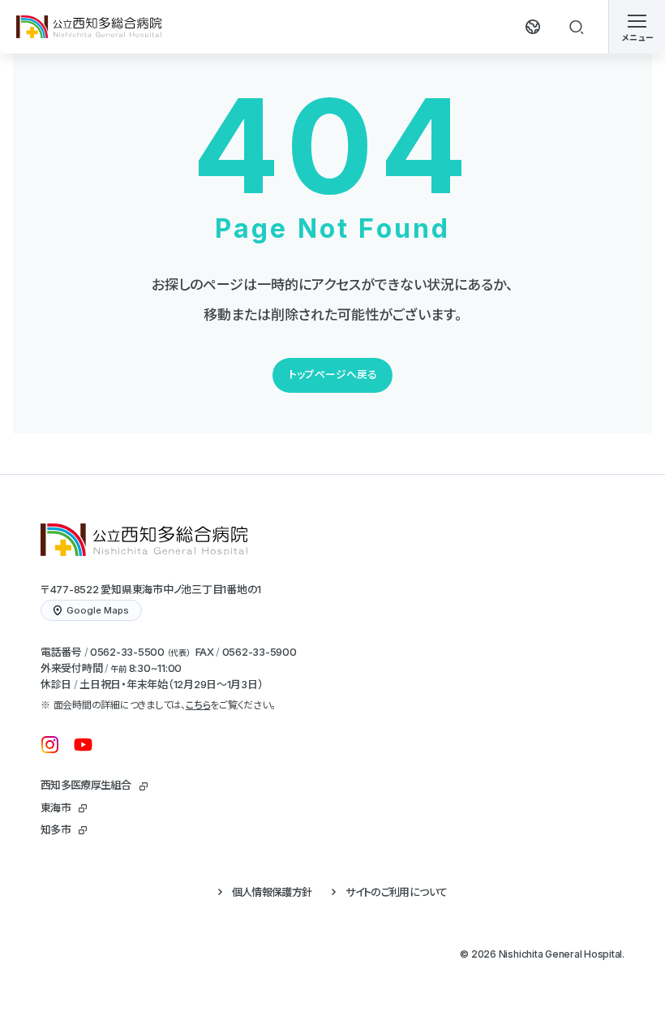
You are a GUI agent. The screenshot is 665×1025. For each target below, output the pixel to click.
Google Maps (97, 610)
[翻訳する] (533, 27)
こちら (198, 705)
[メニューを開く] (636, 27)
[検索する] (576, 27)
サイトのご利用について (396, 891)
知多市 (56, 829)
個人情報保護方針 (272, 891)
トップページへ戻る (333, 374)
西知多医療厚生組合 (86, 784)
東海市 (56, 807)
